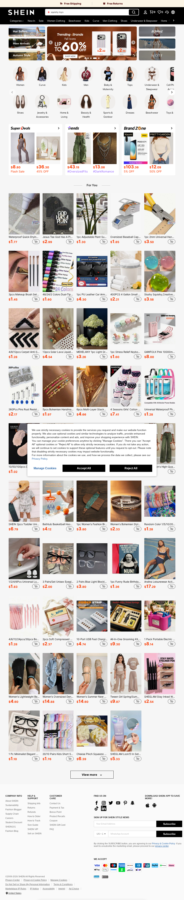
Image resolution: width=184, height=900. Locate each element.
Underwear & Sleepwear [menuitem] (144, 20)
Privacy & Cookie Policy (163, 843)
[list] (117, 805)
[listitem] (24, 219)
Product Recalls (57, 816)
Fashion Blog (11, 831)
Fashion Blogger (13, 809)
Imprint (61, 888)
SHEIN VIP (32, 829)
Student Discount (13, 822)
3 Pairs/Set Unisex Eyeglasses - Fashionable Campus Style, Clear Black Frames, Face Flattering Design (58, 581)
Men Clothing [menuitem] (110, 20)
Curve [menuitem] (96, 20)
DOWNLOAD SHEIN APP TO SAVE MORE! (162, 797)
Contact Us (55, 803)
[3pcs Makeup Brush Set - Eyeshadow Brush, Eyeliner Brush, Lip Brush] (24, 271)
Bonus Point (55, 812)
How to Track (33, 820)
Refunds (31, 812)
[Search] (134, 12)
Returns (31, 808)
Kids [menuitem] (87, 20)
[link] (46, 3)
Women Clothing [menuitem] (56, 20)
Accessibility (49, 888)
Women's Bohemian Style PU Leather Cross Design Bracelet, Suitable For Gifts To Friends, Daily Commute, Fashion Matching (125, 524)
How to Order (33, 816)
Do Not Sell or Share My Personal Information (27, 884)
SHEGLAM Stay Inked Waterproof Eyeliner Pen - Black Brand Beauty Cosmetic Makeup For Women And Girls (159, 696)
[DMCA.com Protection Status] (105, 876)
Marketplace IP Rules (15, 888)
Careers (9, 818)
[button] (167, 12)
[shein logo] (21, 12)
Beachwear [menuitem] (75, 20)
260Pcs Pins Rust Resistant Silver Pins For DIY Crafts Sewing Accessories (24, 409)
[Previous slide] (51, 42)
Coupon (54, 820)
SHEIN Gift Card (57, 825)
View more (90, 774)
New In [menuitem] (31, 20)
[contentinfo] (138, 867)
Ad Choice (74, 888)
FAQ (52, 829)
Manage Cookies (58, 880)
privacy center (162, 846)
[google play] (154, 807)
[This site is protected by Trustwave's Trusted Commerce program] (96, 876)
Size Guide (32, 825)
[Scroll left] (169, 20)
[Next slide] (133, 42)
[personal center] (145, 12)
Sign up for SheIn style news (111, 817)
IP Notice (34, 888)
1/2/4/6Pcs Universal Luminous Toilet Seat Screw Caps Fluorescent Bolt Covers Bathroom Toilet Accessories (24, 581)
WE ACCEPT (100, 859)
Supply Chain (12, 814)
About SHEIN (11, 801)
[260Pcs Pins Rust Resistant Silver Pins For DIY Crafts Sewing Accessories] (24, 386)
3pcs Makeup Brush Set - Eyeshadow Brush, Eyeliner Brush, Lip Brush (24, 294)
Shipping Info (33, 803)
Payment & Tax (57, 808)
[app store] (147, 807)
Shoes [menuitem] (124, 20)
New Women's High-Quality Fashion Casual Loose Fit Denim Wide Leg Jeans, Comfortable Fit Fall (159, 466)
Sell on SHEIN (34, 833)
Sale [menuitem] (41, 20)
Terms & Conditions (63, 884)
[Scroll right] (173, 20)
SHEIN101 (10, 826)
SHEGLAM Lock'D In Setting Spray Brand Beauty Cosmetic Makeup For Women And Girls (125, 754)
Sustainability (12, 805)
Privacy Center (12, 880)
